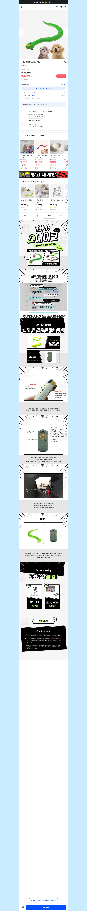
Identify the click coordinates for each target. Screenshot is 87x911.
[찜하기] (32, 152)
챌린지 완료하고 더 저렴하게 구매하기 (43, 900)
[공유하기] (65, 62)
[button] (42, 2)
